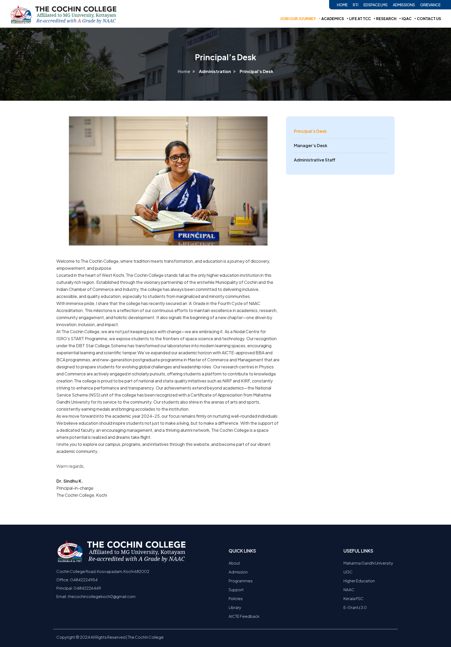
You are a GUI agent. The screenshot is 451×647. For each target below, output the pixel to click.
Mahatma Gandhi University (368, 562)
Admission (238, 571)
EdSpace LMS (376, 4)
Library (235, 607)
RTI (355, 4)
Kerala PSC (353, 598)
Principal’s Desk (310, 131)
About (234, 562)
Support (236, 589)
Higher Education (359, 580)
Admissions (404, 4)
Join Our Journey (298, 18)
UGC (348, 571)
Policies (236, 598)
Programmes (241, 580)
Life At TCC (360, 18)
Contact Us (429, 18)
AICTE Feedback (244, 616)
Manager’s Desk (310, 145)
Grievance (430, 4)
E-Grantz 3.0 (355, 607)
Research (386, 18)
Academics (332, 18)
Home (342, 4)
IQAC (407, 18)
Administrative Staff (314, 160)
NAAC (348, 589)
